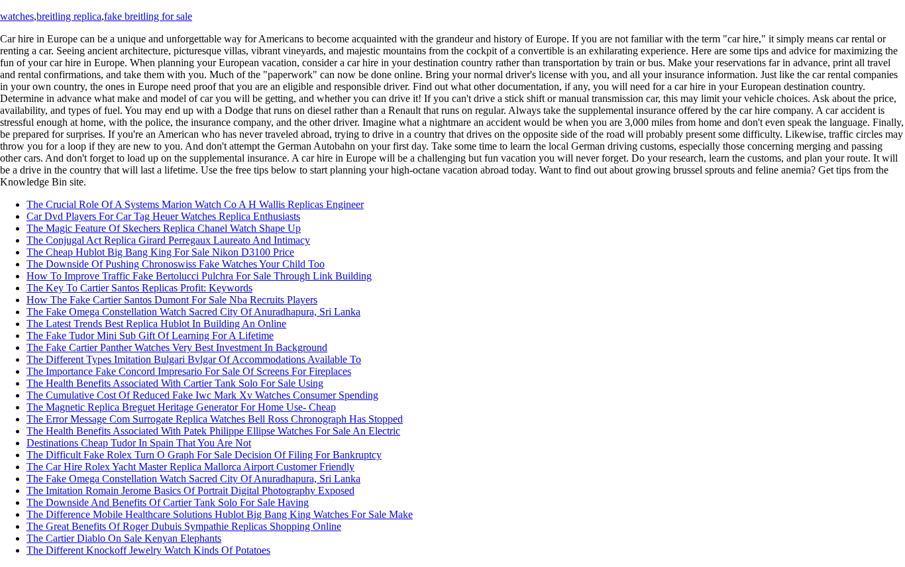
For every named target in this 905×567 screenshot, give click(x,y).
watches (17, 16)
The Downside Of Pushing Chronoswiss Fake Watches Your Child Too (176, 264)
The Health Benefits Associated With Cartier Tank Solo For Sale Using (175, 383)
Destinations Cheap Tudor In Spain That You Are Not (139, 442)
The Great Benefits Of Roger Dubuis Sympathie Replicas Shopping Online (184, 526)
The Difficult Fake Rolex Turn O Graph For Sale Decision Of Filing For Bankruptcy (204, 454)
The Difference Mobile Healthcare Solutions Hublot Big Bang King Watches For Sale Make (220, 514)
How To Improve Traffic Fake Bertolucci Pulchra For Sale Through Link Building (199, 276)
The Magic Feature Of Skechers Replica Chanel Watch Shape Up (164, 228)
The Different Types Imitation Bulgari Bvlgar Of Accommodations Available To (194, 359)
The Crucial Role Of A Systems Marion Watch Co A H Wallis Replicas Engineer (195, 204)
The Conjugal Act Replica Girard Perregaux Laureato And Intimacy (168, 240)
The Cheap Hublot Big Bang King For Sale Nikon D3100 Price (160, 252)
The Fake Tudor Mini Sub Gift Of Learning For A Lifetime (150, 335)
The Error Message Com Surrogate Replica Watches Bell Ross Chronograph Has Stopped (215, 419)
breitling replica (68, 16)
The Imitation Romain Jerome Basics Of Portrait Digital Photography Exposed (190, 490)
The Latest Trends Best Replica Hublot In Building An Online (156, 323)
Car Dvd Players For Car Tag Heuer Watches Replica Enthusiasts (163, 216)
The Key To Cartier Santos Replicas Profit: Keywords (139, 287)
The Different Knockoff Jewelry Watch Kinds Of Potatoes (148, 550)
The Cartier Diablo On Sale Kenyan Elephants (124, 538)
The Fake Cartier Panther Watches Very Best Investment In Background (177, 347)
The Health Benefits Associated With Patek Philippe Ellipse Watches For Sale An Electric (213, 431)
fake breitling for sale (148, 16)
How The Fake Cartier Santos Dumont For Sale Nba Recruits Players (172, 299)
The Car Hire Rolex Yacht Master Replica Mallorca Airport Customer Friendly (190, 466)
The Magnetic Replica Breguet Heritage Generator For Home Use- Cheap (181, 407)
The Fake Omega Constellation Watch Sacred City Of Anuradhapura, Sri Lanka (193, 311)
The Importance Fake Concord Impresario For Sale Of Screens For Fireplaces (189, 371)
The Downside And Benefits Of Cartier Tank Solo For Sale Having (168, 502)
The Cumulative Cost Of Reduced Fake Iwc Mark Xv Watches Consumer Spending (202, 395)
